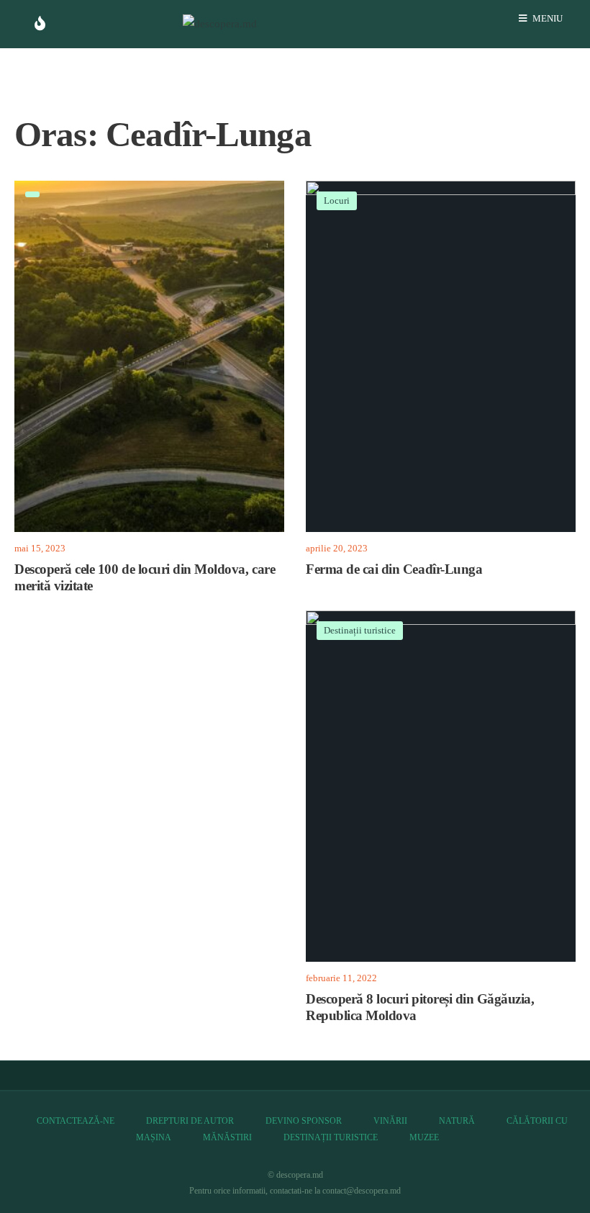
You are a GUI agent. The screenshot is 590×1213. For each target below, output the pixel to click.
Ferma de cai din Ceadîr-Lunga (394, 569)
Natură (457, 1121)
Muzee (424, 1137)
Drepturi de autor (190, 1121)
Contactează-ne (75, 1121)
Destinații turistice (360, 630)
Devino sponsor (304, 1121)
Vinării (390, 1121)
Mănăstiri (227, 1137)
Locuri (337, 200)
